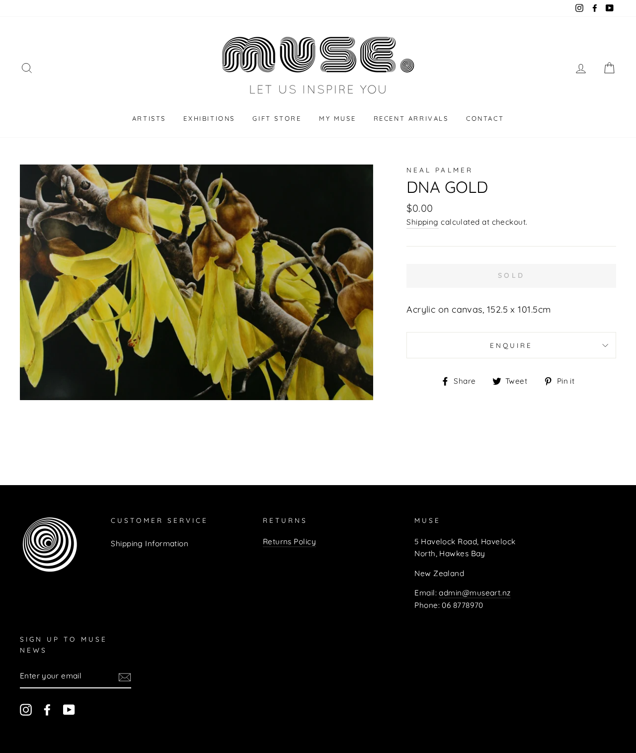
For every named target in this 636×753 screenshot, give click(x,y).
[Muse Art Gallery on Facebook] (47, 709)
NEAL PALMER (439, 170)
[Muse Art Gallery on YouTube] (69, 709)
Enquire (511, 345)
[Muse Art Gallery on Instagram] (26, 709)
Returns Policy (289, 541)
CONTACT (485, 118)
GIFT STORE (276, 118)
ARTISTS (149, 118)
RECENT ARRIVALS (411, 118)
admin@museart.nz (474, 592)
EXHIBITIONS (209, 118)
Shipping (422, 222)
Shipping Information (149, 543)
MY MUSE (337, 118)
